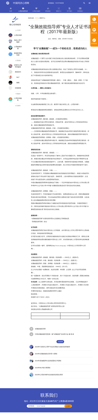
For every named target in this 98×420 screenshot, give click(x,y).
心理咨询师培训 (23, 11)
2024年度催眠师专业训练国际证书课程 (48, 361)
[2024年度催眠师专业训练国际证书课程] (31, 362)
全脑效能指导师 (40, 329)
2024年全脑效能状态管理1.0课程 (46, 354)
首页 (10, 11)
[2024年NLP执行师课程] (31, 369)
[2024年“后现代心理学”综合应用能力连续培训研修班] (31, 348)
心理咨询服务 (36, 11)
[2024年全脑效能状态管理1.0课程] (31, 355)
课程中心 (58, 11)
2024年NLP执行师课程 (42, 368)
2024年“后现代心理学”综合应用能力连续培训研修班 (52, 347)
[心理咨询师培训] (7, 3)
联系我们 (80, 11)
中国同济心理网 (21, 3)
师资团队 (48, 11)
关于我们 (69, 11)
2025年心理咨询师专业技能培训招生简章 (49, 375)
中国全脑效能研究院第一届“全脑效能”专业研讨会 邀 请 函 (54, 334)
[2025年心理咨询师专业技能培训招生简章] (31, 376)
